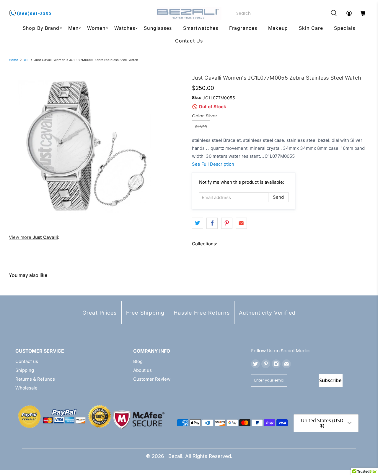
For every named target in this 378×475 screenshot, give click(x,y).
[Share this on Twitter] (197, 223)
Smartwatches (200, 28)
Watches (125, 28)
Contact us (26, 361)
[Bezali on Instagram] (276, 363)
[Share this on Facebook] (212, 223)
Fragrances (243, 28)
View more (33, 237)
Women (96, 28)
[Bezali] (189, 13)
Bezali (175, 456)
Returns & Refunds (35, 379)
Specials (344, 28)
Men (73, 28)
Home (13, 60)
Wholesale (26, 388)
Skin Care (311, 28)
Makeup (278, 28)
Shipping (24, 370)
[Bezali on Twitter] (255, 363)
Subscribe (330, 380)
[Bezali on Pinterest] (265, 363)
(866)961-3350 (33, 14)
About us (142, 370)
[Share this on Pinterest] (226, 223)
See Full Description (213, 164)
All (26, 60)
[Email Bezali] (286, 363)
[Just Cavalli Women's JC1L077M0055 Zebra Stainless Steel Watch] (84, 146)
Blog (138, 361)
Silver (201, 126)
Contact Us (189, 41)
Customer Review (151, 379)
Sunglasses (158, 28)
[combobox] (281, 13)
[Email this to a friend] (241, 223)
